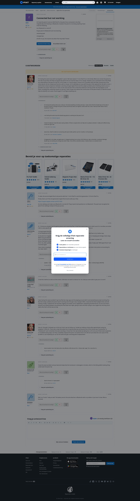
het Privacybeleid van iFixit (64, 264)
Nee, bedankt (70, 270)
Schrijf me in (70, 259)
